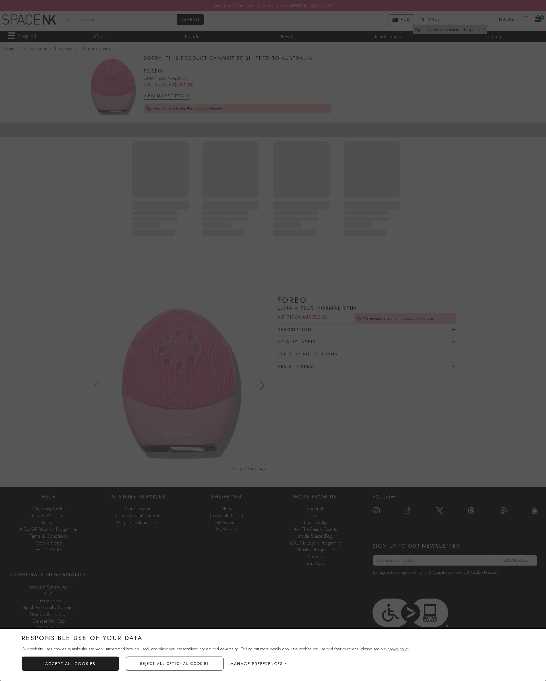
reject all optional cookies (174, 663)
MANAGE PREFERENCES (256, 663)
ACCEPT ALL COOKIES (70, 663)
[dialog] (273, 654)
